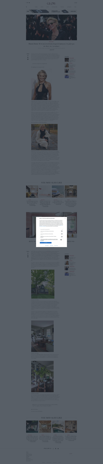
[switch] (61, 231)
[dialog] (51, 232)
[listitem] (51, 229)
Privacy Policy (56, 245)
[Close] (65, 218)
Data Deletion (47, 245)
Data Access (51, 245)
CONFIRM (45, 242)
